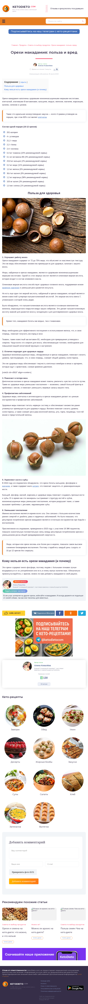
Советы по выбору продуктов (14, 924)
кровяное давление (10, 288)
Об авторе (44, 684)
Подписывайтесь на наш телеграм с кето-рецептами (44, 31)
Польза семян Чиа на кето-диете (72, 930)
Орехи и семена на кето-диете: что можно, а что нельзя (14, 932)
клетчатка (42, 117)
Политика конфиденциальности (51, 991)
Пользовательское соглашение (50, 988)
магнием (6, 486)
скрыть (23, 82)
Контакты (44, 983)
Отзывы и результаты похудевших (67, 8)
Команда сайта (45, 981)
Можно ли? (35, 924)
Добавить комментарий (24, 881)
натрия (35, 486)
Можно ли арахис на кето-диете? (42, 930)
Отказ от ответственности (49, 986)
